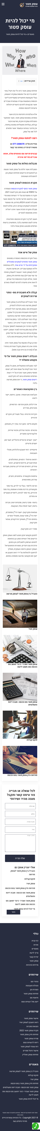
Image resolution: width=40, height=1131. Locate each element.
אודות (36, 944)
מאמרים (30, 34)
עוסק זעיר (30, 883)
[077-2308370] (35, 1126)
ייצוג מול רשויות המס (29, 1001)
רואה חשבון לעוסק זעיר (28, 1022)
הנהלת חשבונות (32, 985)
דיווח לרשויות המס (30, 1042)
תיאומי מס (34, 997)
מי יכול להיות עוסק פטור (24, 909)
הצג (21, 81)
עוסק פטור (34, 960)
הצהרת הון (34, 989)
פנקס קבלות (29, 879)
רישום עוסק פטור (30, 379)
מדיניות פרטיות (32, 964)
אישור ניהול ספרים (30, 1050)
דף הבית (35, 940)
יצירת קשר (33, 956)
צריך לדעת (34, 952)
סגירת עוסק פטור (31, 1038)
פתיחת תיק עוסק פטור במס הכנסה (20, 888)
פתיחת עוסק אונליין (30, 1054)
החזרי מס (34, 981)
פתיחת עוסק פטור (31, 993)
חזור (13, 912)
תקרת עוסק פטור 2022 (28, 1030)
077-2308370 (18, 144)
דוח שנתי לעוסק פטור (29, 1046)
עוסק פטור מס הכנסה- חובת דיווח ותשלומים (20, 1087)
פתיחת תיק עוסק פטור (29, 1034)
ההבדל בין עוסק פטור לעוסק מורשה (23, 1071)
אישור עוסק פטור (31, 1018)
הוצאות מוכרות (32, 1026)
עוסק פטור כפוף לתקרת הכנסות (24, 188)
